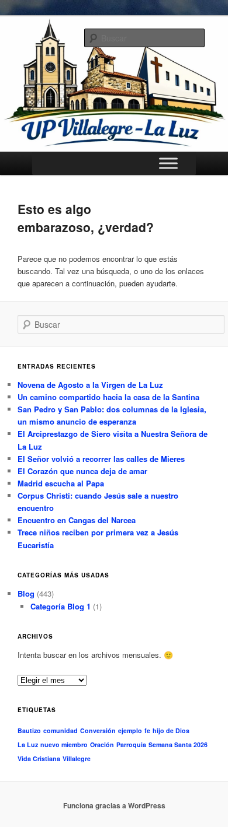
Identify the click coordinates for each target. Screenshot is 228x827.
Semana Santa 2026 (178, 744)
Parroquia (131, 744)
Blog (26, 593)
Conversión (98, 730)
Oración (102, 744)
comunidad (60, 730)
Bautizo (29, 730)
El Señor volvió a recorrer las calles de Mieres (101, 458)
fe (147, 730)
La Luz (28, 744)
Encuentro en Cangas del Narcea (77, 519)
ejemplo (130, 730)
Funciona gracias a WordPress (114, 805)
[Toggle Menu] (168, 163)
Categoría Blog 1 (60, 606)
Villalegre (77, 758)
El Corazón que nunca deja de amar (82, 470)
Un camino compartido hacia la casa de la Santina (108, 396)
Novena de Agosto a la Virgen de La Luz (90, 384)
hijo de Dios (171, 730)
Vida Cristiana (39, 758)
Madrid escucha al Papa (61, 483)
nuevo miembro (64, 744)
